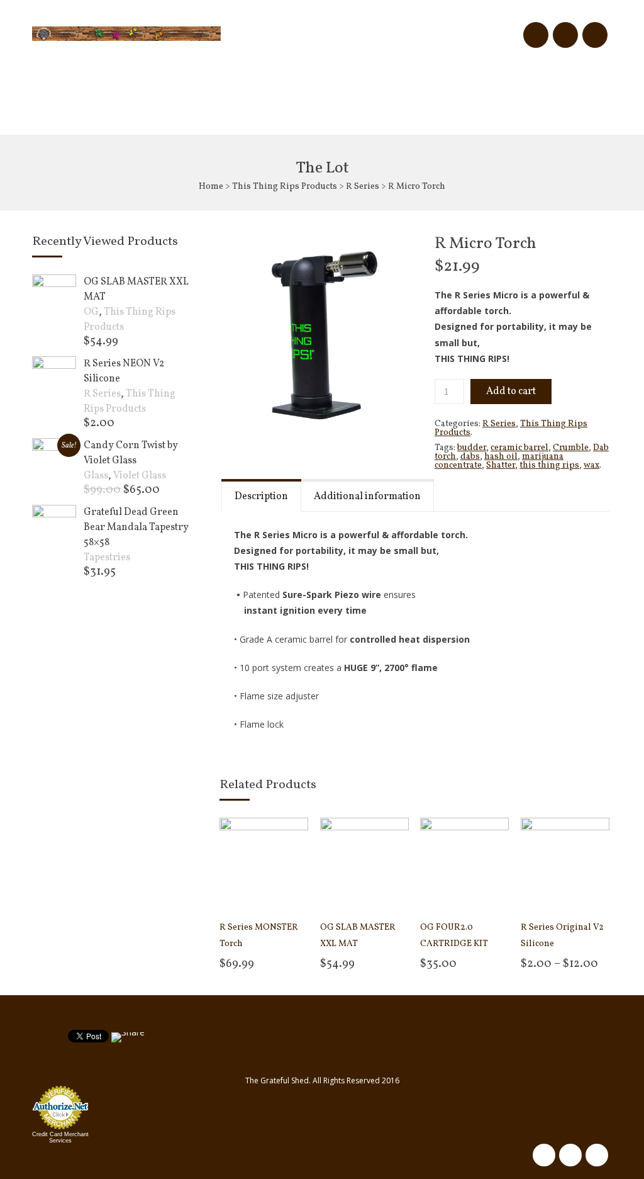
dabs (470, 457)
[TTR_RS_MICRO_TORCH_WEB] (317, 333)
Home (211, 187)
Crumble (571, 448)
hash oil (501, 457)
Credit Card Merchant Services (60, 1137)
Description (261, 497)
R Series (362, 187)
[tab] (261, 495)
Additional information (367, 497)
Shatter (500, 465)
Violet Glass (139, 476)
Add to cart (511, 391)
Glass (96, 476)
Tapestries (107, 558)
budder (471, 448)
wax (591, 465)
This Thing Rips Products (284, 187)
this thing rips (549, 465)
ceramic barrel (519, 448)
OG (91, 312)
